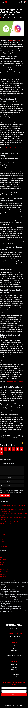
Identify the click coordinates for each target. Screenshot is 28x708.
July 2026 (2, 557)
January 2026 (4, 572)
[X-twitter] (13, 636)
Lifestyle (2, 534)
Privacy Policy (14, 653)
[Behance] (17, 636)
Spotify (10, 40)
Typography (3, 546)
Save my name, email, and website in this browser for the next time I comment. (11, 491)
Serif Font (14, 669)
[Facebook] (8, 636)
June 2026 (3, 560)
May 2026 (2, 562)
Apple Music (18, 40)
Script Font (14, 667)
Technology (3, 544)
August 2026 (3, 555)
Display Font (14, 665)
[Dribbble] (19, 636)
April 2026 (3, 564)
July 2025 (2, 574)
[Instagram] (10, 636)
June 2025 (3, 576)
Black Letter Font (14, 674)
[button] (3, 2)
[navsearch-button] (19, 2)
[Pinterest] (15, 636)
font (1, 532)
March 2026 (3, 567)
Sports (2, 541)
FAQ (14, 646)
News (1, 539)
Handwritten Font (14, 677)
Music (1, 537)
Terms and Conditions (14, 655)
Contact (14, 650)
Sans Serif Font (14, 672)
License (14, 648)
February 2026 (4, 569)
